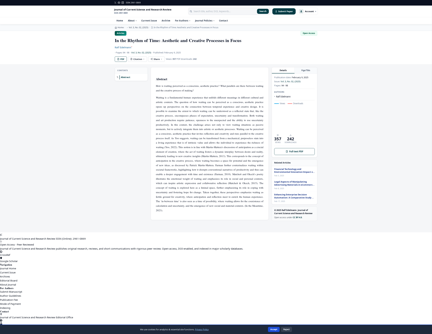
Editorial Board (8, 280)
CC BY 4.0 (297, 217)
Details (283, 70)
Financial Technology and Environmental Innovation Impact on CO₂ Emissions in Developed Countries (294, 171)
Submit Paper (285, 11)
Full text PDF (296, 151)
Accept (273, 329)
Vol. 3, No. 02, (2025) (138, 27)
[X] (115, 3)
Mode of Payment (10, 303)
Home (119, 20)
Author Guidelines (10, 295)
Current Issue (149, 20)
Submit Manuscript (11, 291)
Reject (286, 329)
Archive (166, 20)
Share (157, 59)
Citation (137, 59)
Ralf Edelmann (123, 47)
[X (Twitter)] (216, 323)
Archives (5, 276)
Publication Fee (9, 299)
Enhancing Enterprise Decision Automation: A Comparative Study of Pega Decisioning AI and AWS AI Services (294, 196)
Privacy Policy (202, 329)
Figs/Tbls (305, 70)
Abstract (125, 77)
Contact (223, 20)
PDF (122, 59)
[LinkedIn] (123, 3)
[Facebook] (119, 3)
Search (262, 11)
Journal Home (8, 268)
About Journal (8, 284)
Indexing (5, 308)
